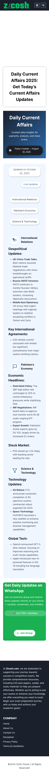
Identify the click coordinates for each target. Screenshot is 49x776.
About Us (8, 728)
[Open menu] (37, 5)
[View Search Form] (43, 5)
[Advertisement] (24, 36)
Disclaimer (8, 737)
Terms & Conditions (13, 746)
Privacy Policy (10, 741)
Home (6, 723)
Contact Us (9, 732)
